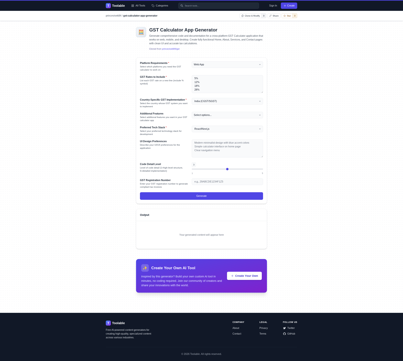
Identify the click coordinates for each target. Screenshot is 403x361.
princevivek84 (113, 15)
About (236, 328)
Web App (199, 64)
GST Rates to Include (153, 77)
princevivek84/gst (170, 49)
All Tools (140, 5)
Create (291, 5)
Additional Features (151, 113)
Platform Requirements (154, 63)
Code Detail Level (150, 164)
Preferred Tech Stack (153, 127)
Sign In (273, 5)
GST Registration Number (155, 180)
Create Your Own (246, 275)
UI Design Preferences (153, 141)
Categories (162, 5)
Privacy (263, 328)
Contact (237, 333)
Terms (262, 333)
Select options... (203, 115)
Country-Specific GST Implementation (163, 99)
